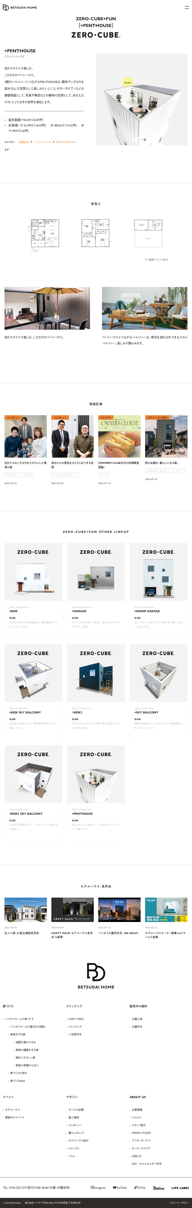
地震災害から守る (26, 1042)
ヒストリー (137, 1117)
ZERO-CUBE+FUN (65, 142)
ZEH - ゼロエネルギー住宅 (147, 1163)
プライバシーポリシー (179, 1202)
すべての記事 (76, 1109)
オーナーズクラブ (141, 1148)
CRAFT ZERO (76, 1019)
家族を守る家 (18, 1034)
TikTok (141, 1187)
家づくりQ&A (17, 1081)
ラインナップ (75, 1026)
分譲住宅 (137, 1026)
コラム (71, 1156)
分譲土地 (137, 1019)
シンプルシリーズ (42, 142)
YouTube (121, 1187)
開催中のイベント (14, 1117)
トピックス (73, 1148)
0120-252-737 (17, 1187)
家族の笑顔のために (27, 1065)
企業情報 (137, 1109)
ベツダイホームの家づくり (19, 1019)
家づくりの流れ (18, 1073)
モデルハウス (12, 1109)
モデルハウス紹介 (78, 1140)
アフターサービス (141, 1140)
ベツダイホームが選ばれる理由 (27, 1026)
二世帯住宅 (75, 1034)
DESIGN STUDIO (141, 1132)
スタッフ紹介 (139, 1125)
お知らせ (137, 1156)
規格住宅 (24, 142)
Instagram (100, 1187)
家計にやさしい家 (25, 1057)
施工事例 (73, 1117)
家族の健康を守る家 (27, 1050)
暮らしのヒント (76, 1132)
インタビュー (75, 1125)
